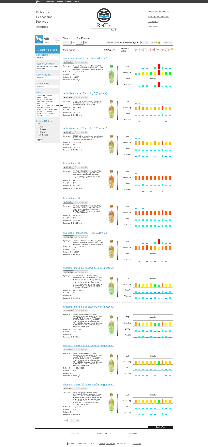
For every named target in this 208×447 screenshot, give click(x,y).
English (39, 27)
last (85, 43)
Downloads (168, 43)
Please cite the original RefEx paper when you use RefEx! (158, 16)
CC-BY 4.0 (137, 444)
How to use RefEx (104, 434)
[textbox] (100, 30)
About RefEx (76, 434)
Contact (68, 2)
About (76, 2)
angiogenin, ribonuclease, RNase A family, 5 (85, 58)
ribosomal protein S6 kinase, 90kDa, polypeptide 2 (88, 268)
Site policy (110, 444)
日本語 (45, 27)
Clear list (144, 43)
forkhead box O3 (71, 163)
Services (59, 2)
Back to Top (160, 427)
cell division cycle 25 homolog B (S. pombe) (85, 93)
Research (50, 2)
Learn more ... (153, 26)
